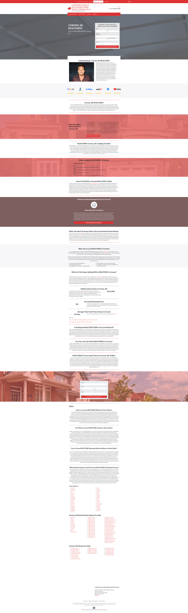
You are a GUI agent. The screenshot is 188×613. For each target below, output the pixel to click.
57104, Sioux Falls (91, 530)
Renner (72, 495)
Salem (98, 499)
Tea (71, 491)
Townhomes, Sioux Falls (75, 552)
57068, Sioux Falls (91, 526)
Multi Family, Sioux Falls (75, 553)
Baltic (72, 501)
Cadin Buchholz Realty (94, 183)
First (96, 29)
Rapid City (99, 510)
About (88, 14)
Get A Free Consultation (93, 135)
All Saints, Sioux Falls (109, 521)
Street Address (98, 34)
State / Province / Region (111, 38)
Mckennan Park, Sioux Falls (110, 526)
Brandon (72, 489)
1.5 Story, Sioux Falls (75, 556)
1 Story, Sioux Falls (74, 554)
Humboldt (73, 497)
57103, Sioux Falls (91, 529)
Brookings (73, 509)
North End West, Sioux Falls (110, 522)
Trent (98, 502)
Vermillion (99, 505)
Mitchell (98, 497)
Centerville (73, 510)
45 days (114, 313)
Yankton (98, 509)
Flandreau (99, 490)
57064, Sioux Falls (91, 525)
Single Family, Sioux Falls (75, 558)
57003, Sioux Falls (91, 517)
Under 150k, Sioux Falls (109, 549)
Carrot (106, 609)
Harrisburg (73, 490)
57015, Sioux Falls (91, 520)
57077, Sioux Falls (91, 527)
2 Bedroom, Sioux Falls (92, 549)
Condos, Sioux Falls (74, 550)
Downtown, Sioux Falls (109, 529)
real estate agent (106, 251)
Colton (98, 487)
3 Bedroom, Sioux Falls (92, 550)
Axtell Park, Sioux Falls (109, 527)
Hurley (98, 491)
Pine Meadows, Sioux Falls (110, 533)
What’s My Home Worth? (93, 601)
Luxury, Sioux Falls (74, 548)
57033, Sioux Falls (91, 522)
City (96, 38)
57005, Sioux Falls (91, 518)
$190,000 (81, 234)
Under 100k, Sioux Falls (109, 548)
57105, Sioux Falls (91, 531)
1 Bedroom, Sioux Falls (92, 548)
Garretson (73, 498)
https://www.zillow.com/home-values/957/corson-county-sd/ (81, 322)
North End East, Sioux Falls (110, 531)
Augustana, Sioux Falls (109, 517)
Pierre (98, 498)
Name (97, 28)
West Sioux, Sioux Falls (109, 539)
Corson (72, 494)
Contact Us (85, 601)
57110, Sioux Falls (91, 537)
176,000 (84, 292)
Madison (98, 495)
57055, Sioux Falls (91, 524)
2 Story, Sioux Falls (74, 557)
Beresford (73, 507)
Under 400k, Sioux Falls (109, 554)
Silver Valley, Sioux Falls (109, 525)
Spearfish (98, 501)
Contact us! (97, 595)
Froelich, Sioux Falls (109, 542)
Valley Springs (99, 503)
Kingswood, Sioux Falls (109, 518)
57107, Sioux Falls (91, 534)
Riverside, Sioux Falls (109, 537)
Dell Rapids (73, 499)
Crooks (98, 489)
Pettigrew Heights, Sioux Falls (111, 520)
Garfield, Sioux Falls (109, 534)
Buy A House (82, 14)
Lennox (72, 502)
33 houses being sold (98, 276)
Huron (98, 493)
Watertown (99, 507)
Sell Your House (72, 14)
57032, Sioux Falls (91, 521)
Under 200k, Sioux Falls (109, 550)
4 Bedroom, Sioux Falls (92, 552)
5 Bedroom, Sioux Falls (92, 553)
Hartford (72, 493)
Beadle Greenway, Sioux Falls (110, 538)
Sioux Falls (73, 487)
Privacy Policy (102, 601)
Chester (72, 511)
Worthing (73, 503)
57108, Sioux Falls (91, 535)
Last (108, 29)
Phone (97, 42)
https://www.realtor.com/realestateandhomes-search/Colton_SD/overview (83, 319)
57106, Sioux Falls (91, 533)
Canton (72, 505)
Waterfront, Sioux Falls (75, 549)
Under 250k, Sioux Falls (109, 552)
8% (99, 305)
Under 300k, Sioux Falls (109, 553)
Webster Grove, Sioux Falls (110, 541)
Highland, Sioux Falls (109, 535)
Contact (118, 6)
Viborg (98, 506)
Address (97, 33)
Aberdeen (73, 506)
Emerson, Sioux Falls (109, 530)
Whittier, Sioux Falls (109, 524)
